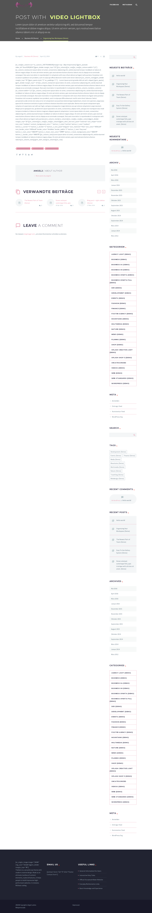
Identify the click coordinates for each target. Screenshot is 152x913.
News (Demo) (117, 334)
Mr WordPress (116, 151)
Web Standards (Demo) (122, 378)
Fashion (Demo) (118, 303)
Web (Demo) (116, 373)
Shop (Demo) (117, 345)
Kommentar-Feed (118, 411)
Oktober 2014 (116, 216)
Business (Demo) (119, 259)
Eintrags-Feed (117, 406)
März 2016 (114, 180)
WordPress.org (117, 417)
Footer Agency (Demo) (122, 314)
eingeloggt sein (29, 234)
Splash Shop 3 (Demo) (121, 358)
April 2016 (114, 175)
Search (134, 57)
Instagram (127, 5)
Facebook (114, 5)
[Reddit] (32, 154)
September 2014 (117, 221)
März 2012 (114, 236)
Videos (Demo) (118, 368)
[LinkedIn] (29, 154)
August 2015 (115, 210)
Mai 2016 (114, 170)
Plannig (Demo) (118, 339)
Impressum (76, 905)
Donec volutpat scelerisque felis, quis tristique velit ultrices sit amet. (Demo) (125, 120)
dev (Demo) (116, 288)
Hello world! (120, 75)
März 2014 (114, 226)
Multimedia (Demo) (120, 324)
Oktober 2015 (116, 200)
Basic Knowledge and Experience (91, 888)
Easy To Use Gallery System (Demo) (123, 106)
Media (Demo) (115, 459)
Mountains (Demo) (23, 148)
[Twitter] (20, 154)
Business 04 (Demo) (120, 265)
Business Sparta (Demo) (122, 275)
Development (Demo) (121, 293)
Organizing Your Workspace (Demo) (123, 85)
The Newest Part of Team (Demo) (123, 96)
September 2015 (117, 205)
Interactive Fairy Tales (87, 875)
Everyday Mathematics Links (89, 884)
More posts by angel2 (43, 176)
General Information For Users (90, 871)
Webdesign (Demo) (117, 478)
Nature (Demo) (38, 148)
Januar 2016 (115, 185)
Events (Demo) (118, 298)
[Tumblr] (26, 154)
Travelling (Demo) (52, 148)
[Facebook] (17, 154)
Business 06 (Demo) (31, 56)
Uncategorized (118, 363)
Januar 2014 (115, 231)
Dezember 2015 (116, 190)
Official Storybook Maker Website (91, 880)
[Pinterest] (23, 154)
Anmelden (115, 401)
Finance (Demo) (118, 308)
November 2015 (116, 195)
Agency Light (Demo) (121, 254)
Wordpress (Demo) (120, 383)
